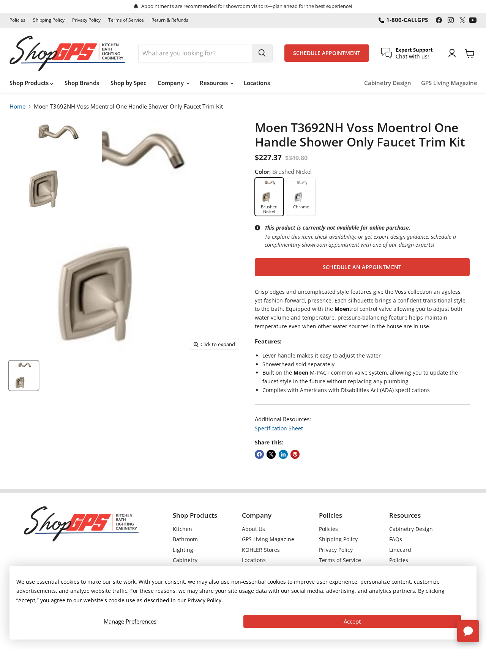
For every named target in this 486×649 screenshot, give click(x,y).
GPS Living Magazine (449, 83)
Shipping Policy (49, 20)
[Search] (262, 53)
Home (17, 106)
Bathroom (185, 539)
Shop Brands (82, 83)
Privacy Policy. (205, 600)
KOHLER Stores (261, 549)
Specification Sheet (279, 428)
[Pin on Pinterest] (295, 454)
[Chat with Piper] (468, 631)
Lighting (183, 549)
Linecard (400, 549)
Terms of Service (126, 20)
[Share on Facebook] (259, 454)
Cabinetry (185, 560)
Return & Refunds (169, 20)
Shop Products (29, 83)
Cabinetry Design (387, 83)
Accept (352, 621)
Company (171, 83)
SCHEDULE (326, 53)
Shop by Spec (128, 83)
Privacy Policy (86, 20)
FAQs (395, 539)
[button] (362, 267)
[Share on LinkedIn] (283, 454)
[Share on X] (271, 454)
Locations (257, 83)
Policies (17, 20)
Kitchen (182, 528)
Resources (214, 83)
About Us (253, 528)
